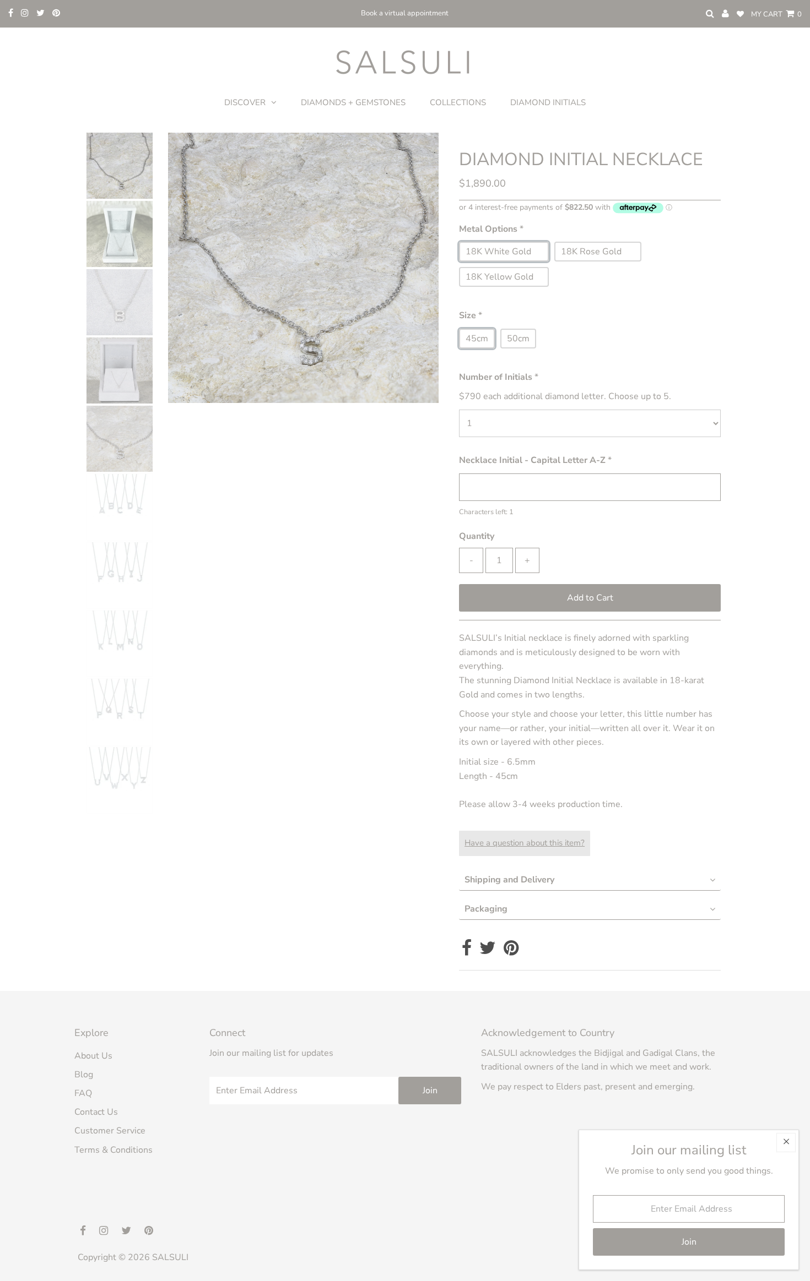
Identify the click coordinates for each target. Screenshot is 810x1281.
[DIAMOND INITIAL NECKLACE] (121, 234)
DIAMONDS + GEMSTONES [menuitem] (353, 102)
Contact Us (96, 1112)
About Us (93, 1056)
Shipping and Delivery (509, 880)
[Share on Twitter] (487, 951)
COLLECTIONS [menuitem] (458, 102)
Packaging (486, 909)
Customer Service (109, 1131)
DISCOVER (245, 102)
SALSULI (170, 1257)
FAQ (83, 1093)
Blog (83, 1075)
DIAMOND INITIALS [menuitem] (548, 102)
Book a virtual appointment (405, 13)
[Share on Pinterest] (511, 951)
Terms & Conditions (113, 1150)
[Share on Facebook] (467, 951)
